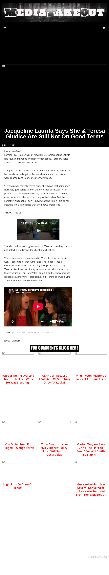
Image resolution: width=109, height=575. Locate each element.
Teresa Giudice (45, 332)
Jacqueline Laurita (23, 332)
